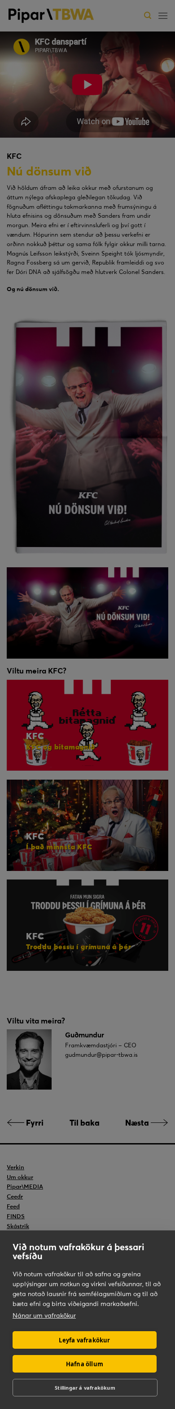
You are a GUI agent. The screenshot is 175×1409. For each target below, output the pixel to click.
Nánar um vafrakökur (44, 1315)
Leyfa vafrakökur (84, 1340)
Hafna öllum (84, 1364)
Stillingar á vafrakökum (85, 1387)
